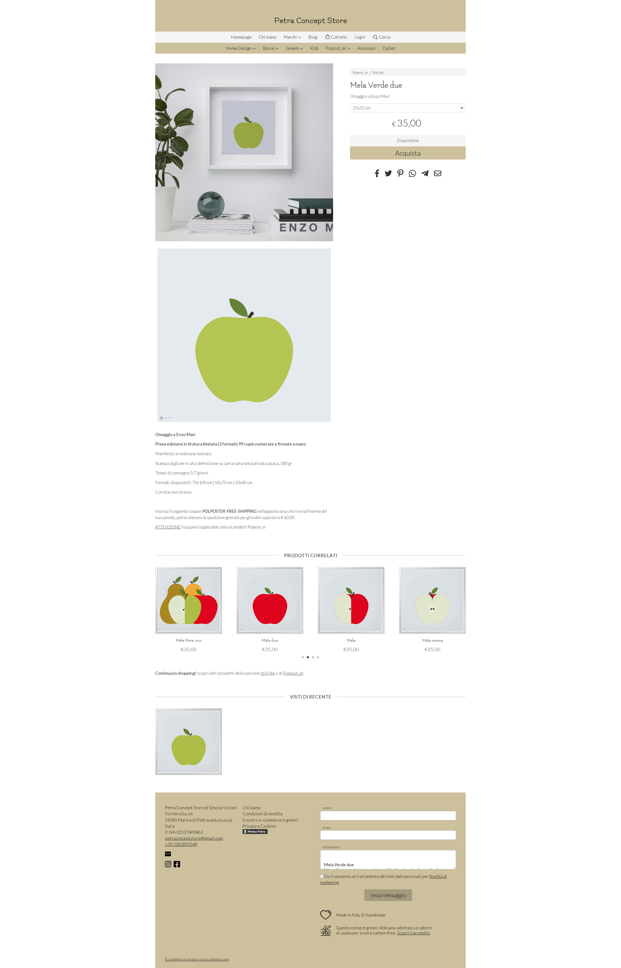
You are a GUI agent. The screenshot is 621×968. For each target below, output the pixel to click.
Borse (269, 48)
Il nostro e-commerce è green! (270, 820)
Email (327, 828)
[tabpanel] (188, 610)
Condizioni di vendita (262, 813)
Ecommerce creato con (197, 959)
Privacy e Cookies (259, 826)
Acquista (408, 153)
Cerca (384, 37)
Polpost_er (336, 48)
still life (268, 673)
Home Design (239, 48)
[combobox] (408, 107)
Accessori (367, 48)
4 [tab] (318, 656)
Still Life (378, 72)
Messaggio (331, 847)
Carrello (338, 37)
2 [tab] (308, 656)
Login (360, 37)
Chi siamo (268, 37)
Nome (327, 808)
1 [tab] (302, 656)
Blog (312, 37)
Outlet (389, 48)
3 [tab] (313, 656)
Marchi (291, 37)
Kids (314, 48)
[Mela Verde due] (244, 152)
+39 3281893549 (181, 844)
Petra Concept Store (310, 20)
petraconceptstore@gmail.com (194, 838)
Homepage (241, 37)
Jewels (293, 48)
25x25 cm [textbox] (361, 107)
